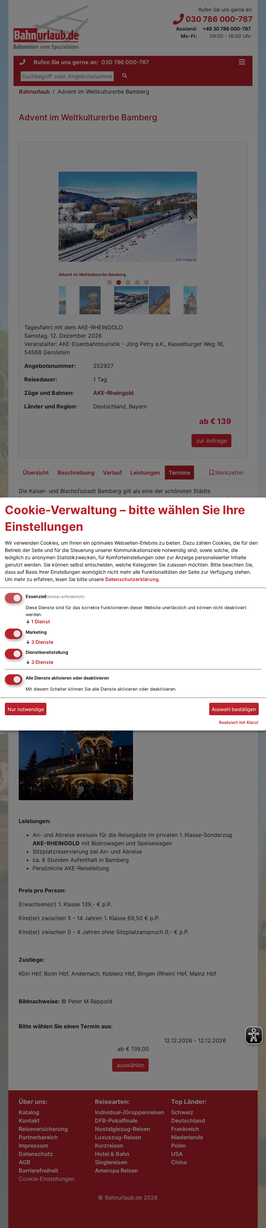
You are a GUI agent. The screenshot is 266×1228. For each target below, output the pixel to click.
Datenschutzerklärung (132, 579)
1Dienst (38, 621)
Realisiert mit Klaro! (238, 722)
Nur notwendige (26, 709)
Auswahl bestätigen (234, 709)
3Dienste (39, 642)
